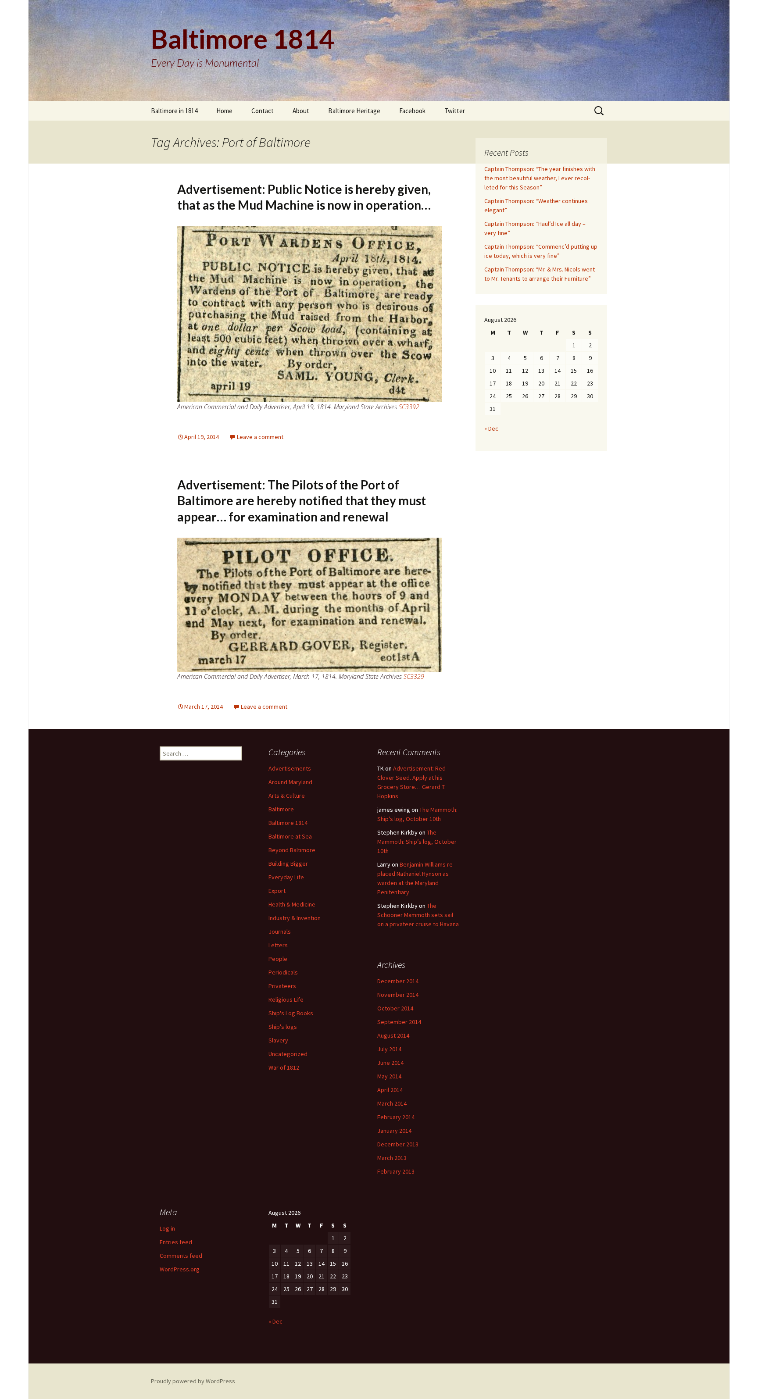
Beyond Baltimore (291, 850)
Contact (262, 111)
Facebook (412, 111)
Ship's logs (282, 1027)
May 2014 (389, 1076)
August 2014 (393, 1035)
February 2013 (396, 1171)
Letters (278, 945)
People (277, 959)
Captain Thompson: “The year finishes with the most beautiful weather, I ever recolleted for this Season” (539, 178)
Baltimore (281, 809)
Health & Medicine (291, 904)
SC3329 (414, 676)
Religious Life (286, 999)
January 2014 (394, 1131)
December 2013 (397, 1144)
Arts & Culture (286, 795)
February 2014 (396, 1117)
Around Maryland (290, 782)
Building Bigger (288, 863)
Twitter (454, 111)
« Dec (491, 428)
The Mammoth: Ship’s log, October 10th (417, 841)
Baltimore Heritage (354, 111)
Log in (167, 1228)
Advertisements (289, 768)
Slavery (278, 1040)
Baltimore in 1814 (174, 111)
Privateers (282, 986)
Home (224, 111)
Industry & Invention (294, 918)
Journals (279, 931)
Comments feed (181, 1256)
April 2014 (390, 1090)
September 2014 (399, 1022)
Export (277, 891)
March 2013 (392, 1158)
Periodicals (283, 972)
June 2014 (390, 1063)
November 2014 (397, 995)
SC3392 (409, 407)
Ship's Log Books (290, 1013)
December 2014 (397, 981)
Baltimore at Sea (290, 836)
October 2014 (395, 1008)
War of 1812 (283, 1067)
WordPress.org (180, 1269)
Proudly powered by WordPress (193, 1381)
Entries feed (176, 1242)
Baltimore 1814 (287, 823)
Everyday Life (286, 877)
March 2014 (392, 1103)
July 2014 (389, 1049)
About (301, 111)
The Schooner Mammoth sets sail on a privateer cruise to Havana (418, 915)
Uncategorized (287, 1054)
